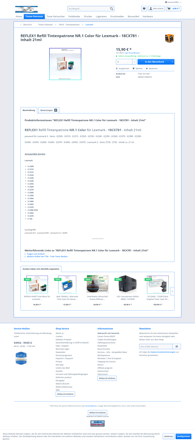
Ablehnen (168, 436)
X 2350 (31, 184)
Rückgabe (60, 380)
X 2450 (31, 198)
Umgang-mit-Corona (107, 361)
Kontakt (59, 371)
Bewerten (153, 68)
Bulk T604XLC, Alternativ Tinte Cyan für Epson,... (67, 297)
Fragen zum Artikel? (36, 254)
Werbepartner (104, 355)
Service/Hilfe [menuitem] (173, 2)
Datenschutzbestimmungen (163, 352)
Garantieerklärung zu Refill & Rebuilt (72, 342)
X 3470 (31, 216)
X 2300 (31, 166)
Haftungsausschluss (106, 342)
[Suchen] (111, 8)
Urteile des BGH (63, 368)
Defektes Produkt (63, 339)
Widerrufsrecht (62, 383)
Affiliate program (105, 368)
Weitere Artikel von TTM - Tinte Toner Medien (47, 256)
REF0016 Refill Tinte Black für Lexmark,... (37, 297)
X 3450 (31, 213)
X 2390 (31, 195)
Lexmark (29, 160)
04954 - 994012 (23, 343)
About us (60, 333)
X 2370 (31, 189)
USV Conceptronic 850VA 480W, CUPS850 (128, 297)
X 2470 (31, 207)
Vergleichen (123, 68)
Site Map (60, 364)
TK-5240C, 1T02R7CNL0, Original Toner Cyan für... (158, 297)
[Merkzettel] (144, 8)
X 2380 (31, 192)
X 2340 (31, 181)
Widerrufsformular (64, 387)
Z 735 (30, 219)
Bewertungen (48, 110)
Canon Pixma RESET (106, 336)
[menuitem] (91, 8)
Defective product (64, 377)
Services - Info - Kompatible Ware (112, 352)
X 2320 (31, 175)
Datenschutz (103, 371)
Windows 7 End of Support (109, 358)
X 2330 (31, 178)
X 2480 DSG (33, 210)
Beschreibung (29, 110)
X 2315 (31, 172)
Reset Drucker (104, 349)
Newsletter (60, 352)
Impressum (103, 374)
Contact (59, 336)
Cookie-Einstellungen (107, 339)
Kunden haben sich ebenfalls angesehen (41, 269)
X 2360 (31, 186)
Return (101, 364)
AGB (57, 390)
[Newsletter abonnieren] (177, 346)
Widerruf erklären (65, 394)
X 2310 (31, 169)
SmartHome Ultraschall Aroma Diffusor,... (97, 297)
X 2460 (31, 201)
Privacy (59, 361)
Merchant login (62, 349)
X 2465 (31, 204)
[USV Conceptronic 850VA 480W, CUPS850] (128, 284)
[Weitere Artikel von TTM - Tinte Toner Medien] (169, 38)
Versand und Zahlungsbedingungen (72, 374)
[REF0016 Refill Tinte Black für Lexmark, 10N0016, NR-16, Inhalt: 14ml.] (37, 284)
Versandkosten (91, 406)
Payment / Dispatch (64, 358)
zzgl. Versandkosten (132, 53)
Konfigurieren (183, 436)
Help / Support (62, 346)
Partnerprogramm (64, 355)
